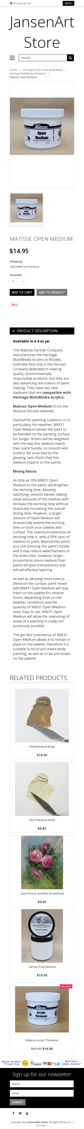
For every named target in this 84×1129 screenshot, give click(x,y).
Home (13, 70)
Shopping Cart (22, 3)
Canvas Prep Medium (42, 967)
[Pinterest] (20, 1113)
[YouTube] (27, 1113)
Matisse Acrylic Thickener (42, 1040)
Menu (68, 3)
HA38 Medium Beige (42, 746)
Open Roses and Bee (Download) (42, 893)
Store (42, 31)
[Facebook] (13, 1113)
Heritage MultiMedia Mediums (28, 73)
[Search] (70, 57)
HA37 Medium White (42, 820)
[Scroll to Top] (77, 1113)
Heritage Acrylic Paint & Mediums (43, 70)
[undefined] (42, 135)
